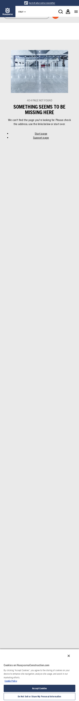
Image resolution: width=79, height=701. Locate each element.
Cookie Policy (11, 681)
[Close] (69, 656)
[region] (39, 675)
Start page (41, 133)
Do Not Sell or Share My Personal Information (39, 696)
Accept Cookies (39, 688)
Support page (41, 137)
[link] (39, 3)
